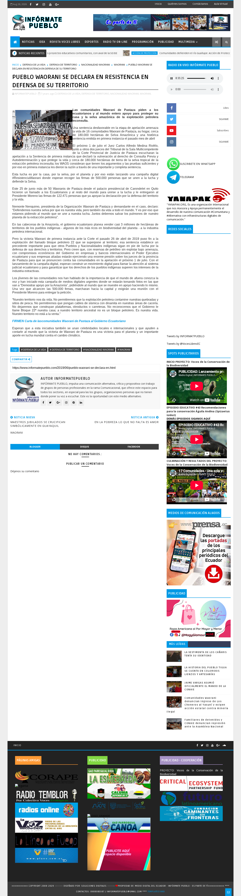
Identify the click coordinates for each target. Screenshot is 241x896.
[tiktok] (63, 4)
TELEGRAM (187, 177)
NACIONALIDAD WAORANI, (124, 93)
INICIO (15, 64)
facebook (134, 446)
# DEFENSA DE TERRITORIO (64, 349)
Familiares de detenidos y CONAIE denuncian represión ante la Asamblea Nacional (205, 723)
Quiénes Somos (177, 3)
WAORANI (119, 64)
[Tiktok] (229, 744)
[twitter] (37, 4)
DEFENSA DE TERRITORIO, (96, 93)
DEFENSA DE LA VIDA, (69, 93)
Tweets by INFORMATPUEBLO (185, 336)
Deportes (92, 42)
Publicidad (166, 42)
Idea (42, 42)
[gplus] (57, 4)
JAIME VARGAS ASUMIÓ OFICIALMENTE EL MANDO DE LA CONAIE (205, 686)
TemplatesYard (156, 891)
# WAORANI (123, 349)
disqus (84, 446)
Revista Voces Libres (65, 42)
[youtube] (50, 4)
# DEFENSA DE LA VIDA (33, 349)
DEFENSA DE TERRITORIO (63, 64)
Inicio (158, 3)
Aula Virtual (221, 3)
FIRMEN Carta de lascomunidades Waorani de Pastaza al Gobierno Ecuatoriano (69, 321)
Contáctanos (200, 3)
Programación (143, 42)
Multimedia (186, 42)
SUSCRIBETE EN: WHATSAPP (197, 164)
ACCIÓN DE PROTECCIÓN (121, 53)
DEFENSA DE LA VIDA (34, 64)
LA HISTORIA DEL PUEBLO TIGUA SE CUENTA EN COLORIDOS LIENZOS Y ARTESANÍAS (206, 671)
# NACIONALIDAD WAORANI (98, 349)
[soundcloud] (224, 745)
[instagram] (44, 4)
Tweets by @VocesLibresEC (183, 343)
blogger (35, 446)
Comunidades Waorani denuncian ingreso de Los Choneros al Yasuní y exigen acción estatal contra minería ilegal (197, 705)
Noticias (28, 42)
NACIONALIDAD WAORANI (95, 64)
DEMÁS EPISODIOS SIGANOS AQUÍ (188, 418)
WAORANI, (145, 93)
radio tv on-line (115, 42)
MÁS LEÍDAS (177, 644)
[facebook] (30, 4)
